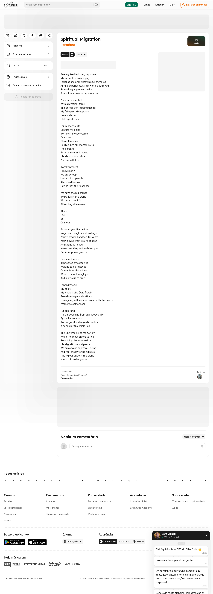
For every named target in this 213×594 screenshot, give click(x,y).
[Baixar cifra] (32, 35)
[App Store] (37, 542)
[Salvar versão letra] (72, 54)
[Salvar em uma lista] (24, 35)
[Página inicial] (11, 5)
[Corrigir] (40, 35)
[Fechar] (206, 535)
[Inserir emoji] (202, 446)
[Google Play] (14, 542)
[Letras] (55, 564)
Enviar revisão (67, 378)
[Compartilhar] (49, 35)
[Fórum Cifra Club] (12, 564)
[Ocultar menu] (7, 35)
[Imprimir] (15, 35)
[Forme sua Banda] (34, 564)
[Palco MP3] (73, 564)
